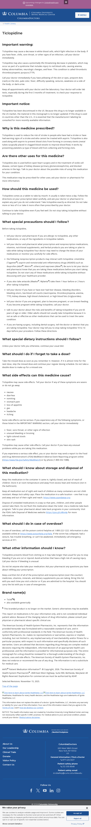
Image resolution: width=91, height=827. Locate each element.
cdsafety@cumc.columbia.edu (68, 773)
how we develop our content (31, 708)
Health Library (10, 24)
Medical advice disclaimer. (29, 717)
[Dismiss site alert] (66, 2)
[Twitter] (38, 791)
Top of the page (10, 686)
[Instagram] (58, 791)
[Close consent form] (87, 808)
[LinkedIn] (51, 791)
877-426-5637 (68, 760)
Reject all (77, 818)
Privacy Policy (76, 824)
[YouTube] (45, 791)
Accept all (77, 813)
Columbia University (48, 804)
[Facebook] (31, 791)
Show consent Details (11, 824)
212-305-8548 (68, 766)
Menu (83, 15)
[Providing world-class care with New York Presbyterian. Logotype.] (59, 730)
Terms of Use (8, 708)
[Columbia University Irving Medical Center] (36, 731)
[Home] (28, 15)
